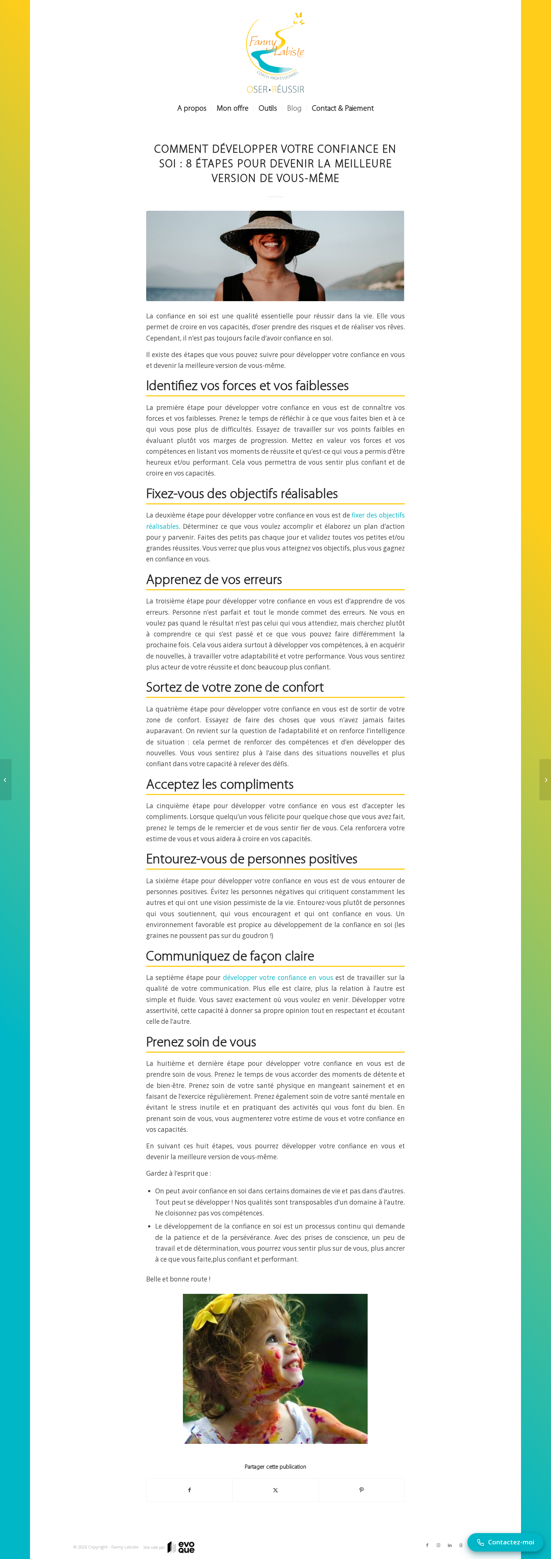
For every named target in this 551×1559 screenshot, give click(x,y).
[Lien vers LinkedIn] (449, 1545)
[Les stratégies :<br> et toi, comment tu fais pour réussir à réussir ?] (6, 779)
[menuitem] (191, 108)
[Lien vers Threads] (461, 1545)
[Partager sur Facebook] (189, 1490)
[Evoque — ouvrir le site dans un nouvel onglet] (181, 1547)
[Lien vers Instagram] (438, 1545)
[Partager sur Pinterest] (361, 1490)
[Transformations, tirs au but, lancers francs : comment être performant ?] (545, 779)
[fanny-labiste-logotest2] (275, 52)
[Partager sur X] (275, 1490)
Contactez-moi (511, 1542)
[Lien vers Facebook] (427, 1545)
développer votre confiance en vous (278, 977)
